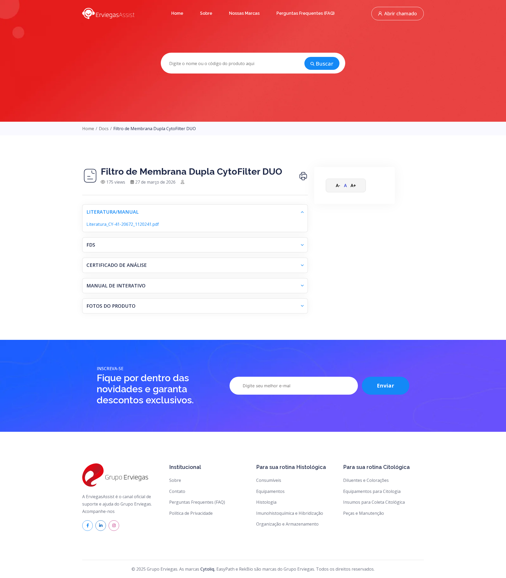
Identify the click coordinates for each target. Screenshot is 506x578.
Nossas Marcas (244, 13)
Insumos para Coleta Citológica (374, 502)
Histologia (266, 502)
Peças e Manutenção (363, 513)
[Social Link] (87, 525)
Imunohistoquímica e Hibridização (289, 513)
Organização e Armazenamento (287, 524)
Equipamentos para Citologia (372, 491)
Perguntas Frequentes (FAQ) (305, 13)
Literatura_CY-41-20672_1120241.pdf (122, 224)
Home (177, 13)
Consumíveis (268, 480)
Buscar (324, 63)
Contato (177, 491)
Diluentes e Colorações (366, 480)
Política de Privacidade (191, 513)
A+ (353, 185)
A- (338, 185)
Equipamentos (270, 491)
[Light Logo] (108, 13)
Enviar (385, 385)
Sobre (206, 13)
